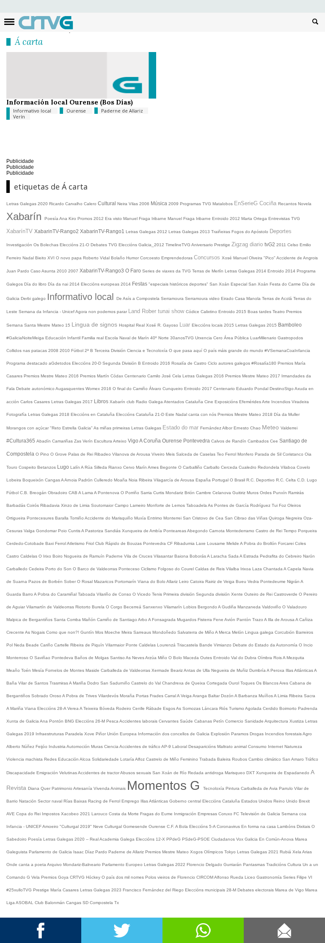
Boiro (58, 556)
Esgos (169, 708)
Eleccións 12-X (151, 839)
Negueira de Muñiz (230, 670)
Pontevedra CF (158, 543)
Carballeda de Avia (260, 788)
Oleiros (294, 505)
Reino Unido (286, 801)
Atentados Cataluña (184, 401)
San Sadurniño (115, 683)
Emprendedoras (177, 258)
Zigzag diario (247, 244)
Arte (266, 401)
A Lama (86, 492)
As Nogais (35, 632)
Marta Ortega (254, 218)
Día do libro (36, 284)
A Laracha (217, 556)
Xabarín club (123, 401)
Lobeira (14, 480)
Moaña (121, 480)
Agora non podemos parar (101, 311)
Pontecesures (41, 518)
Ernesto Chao (248, 428)
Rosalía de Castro (189, 363)
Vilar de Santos (34, 683)
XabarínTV (20, 231)
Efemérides (250, 401)
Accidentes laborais (139, 721)
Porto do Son (59, 568)
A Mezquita (293, 657)
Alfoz (140, 759)
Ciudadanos (223, 839)
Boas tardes (260, 311)
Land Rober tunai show (157, 311)
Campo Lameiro (131, 505)
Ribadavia (50, 505)
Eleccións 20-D (87, 363)
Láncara (210, 708)
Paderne (115, 556)
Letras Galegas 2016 (203, 376)
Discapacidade (21, 772)
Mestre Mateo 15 (54, 325)
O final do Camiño (131, 388)
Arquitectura (276, 721)
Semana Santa (21, 325)
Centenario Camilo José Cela (153, 376)
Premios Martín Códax (102, 376)
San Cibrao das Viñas (247, 518)
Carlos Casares (35, 401)
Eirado (228, 298)
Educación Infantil (63, 337)
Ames (154, 467)
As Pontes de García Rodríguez (240, 505)
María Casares (65, 890)
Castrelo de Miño (163, 759)
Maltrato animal (232, 746)
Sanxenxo (153, 607)
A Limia (281, 695)
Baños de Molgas (92, 657)
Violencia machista (25, 759)
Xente (237, 594)
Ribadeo (103, 454)
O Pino (43, 454)
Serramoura (173, 298)
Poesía (51, 218)
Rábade (154, 708)
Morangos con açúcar (28, 428)
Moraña (128, 695)
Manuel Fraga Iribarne (145, 218)
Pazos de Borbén (46, 581)
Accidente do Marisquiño (109, 518)
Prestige (41, 890)
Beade (33, 645)
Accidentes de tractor (99, 772)
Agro (307, 733)
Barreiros (304, 632)
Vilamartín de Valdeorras (50, 607)
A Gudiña (227, 607)
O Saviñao (41, 657)
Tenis (157, 594)
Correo (284, 930)
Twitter (121, 930)
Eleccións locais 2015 (213, 325)
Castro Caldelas (22, 556)
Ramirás (296, 492)
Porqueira (307, 530)
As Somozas (189, 708)
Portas (143, 695)
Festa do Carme (286, 284)
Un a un (310, 864)
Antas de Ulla (197, 670)
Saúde (187, 721)
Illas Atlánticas (300, 670)
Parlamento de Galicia (51, 852)
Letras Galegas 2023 (101, 890)
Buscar (315, 21)
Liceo (250, 877)
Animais (118, 788)
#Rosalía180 (264, 363)
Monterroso (18, 657)
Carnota (217, 530)
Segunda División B (122, 363)
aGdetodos (60, 363)
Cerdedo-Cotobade (25, 543)
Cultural (107, 203)
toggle (9, 22)
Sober (70, 581)
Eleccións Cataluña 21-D (140, 414)
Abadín (44, 441)
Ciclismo (149, 568)
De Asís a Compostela (138, 298)
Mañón (89, 619)
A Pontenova (107, 492)
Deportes (281, 231)
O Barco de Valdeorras (95, 568)
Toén (26, 670)
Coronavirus (229, 826)
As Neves (135, 657)
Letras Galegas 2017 (72, 401)
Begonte (169, 467)
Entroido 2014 (282, 271)
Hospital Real (132, 325)
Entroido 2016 (156, 363)
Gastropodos (290, 337)
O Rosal (85, 581)
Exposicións (227, 401)
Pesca (112, 721)
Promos (85, 218)
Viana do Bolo (152, 581)
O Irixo (45, 556)
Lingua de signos (95, 324)
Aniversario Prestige (211, 244)
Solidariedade (106, 759)
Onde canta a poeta (26, 864)
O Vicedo (142, 594)
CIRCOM (205, 877)
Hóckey (94, 877)
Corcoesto (150, 258)
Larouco (100, 813)
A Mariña (78, 683)
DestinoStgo (282, 388)
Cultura (295, 864)
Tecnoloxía (214, 788)
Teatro (279, 311)
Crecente (15, 632)
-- (88, 839)
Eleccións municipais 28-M (211, 890)
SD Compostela (98, 902)
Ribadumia (185, 543)
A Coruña (150, 441)
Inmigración (186, 813)
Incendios (281, 401)
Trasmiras (59, 683)
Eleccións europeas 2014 (106, 284)
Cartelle (62, 645)
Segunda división (213, 594)
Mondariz (175, 492)
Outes (206, 657)
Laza (257, 568)
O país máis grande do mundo (234, 350)
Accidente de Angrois (297, 258)
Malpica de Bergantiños (30, 619)
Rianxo (115, 467)
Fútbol (13, 492)
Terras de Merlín (208, 271)
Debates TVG (104, 244)
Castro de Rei (270, 530)
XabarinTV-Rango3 (102, 271)
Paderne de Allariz (122, 110)
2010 (62, 271)
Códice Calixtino (202, 311)
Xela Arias (302, 852)
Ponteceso (129, 568)
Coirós (33, 505)
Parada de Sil (269, 454)
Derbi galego (34, 298)
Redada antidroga (206, 772)
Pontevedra (197, 441)
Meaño (13, 670)
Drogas (257, 733)
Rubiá (286, 852)
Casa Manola (248, 298)
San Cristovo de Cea (204, 518)
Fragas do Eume (157, 813)
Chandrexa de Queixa (184, 683)
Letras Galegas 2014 (246, 271)
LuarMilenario (264, 337)
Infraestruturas (50, 733)
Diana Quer (40, 788)
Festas (140, 284)
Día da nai (58, 284)
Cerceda (230, 467)
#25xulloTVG (19, 890)
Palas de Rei (81, 454)
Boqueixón (33, 480)
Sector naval (50, 801)
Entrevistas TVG (284, 218)
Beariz (177, 670)
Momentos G (165, 785)
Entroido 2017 (198, 388)
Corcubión (285, 632)
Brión (190, 492)
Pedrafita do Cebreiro (281, 556)
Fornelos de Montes (65, 670)
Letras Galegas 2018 (49, 414)
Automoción (78, 746)
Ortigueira (16, 518)
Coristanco (294, 454)
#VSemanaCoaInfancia (287, 350)
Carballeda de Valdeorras (126, 670)
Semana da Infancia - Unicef (47, 311)
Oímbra (265, 657)
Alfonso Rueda (229, 877)
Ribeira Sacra (302, 695)
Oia (308, 454)
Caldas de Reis (210, 568)
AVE (11, 813)
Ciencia (111, 746)
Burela (99, 607)
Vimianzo (223, 645)
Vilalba (233, 568)
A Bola (182, 826)
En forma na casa (259, 826)
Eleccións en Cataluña (93, 414)
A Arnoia (69, 480)
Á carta (29, 41)
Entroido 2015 (233, 311)
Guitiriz (239, 492)
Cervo (129, 467)
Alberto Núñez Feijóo (27, 746)
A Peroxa (276, 670)
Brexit (304, 801)
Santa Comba (68, 619)
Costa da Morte (124, 813)
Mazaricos (104, 581)
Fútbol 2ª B (82, 350)
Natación (28, 801)
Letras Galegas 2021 (258, 852)
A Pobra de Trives (80, 695)
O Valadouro (294, 607)
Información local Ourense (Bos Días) (69, 102)
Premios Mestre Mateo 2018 (246, 414)
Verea (73, 708)
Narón (309, 556)
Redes (51, 759)
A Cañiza (304, 619)
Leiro (184, 581)
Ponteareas (175, 530)
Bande (206, 645)
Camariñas (63, 441)
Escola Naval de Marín (127, 337)
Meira (127, 632)
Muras (97, 746)
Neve (99, 826)
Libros (102, 401)
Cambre (204, 492)
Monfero (246, 454)
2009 (174, 203)
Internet (276, 746)
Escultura (103, 441)
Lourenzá (167, 645)
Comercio (235, 721)
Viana (31, 708)
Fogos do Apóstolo (250, 231)
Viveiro (158, 454)
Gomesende (136, 826)
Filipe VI (304, 877)
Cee (274, 441)
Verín (19, 116)
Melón (238, 632)
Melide (233, 543)
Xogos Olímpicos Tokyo (213, 852)
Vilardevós (109, 695)
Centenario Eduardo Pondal (241, 388)
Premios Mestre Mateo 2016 (52, 376)
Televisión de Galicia (260, 813)
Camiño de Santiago (117, 619)
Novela (304, 203)
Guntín (87, 632)
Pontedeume (273, 581)
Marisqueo (235, 772)
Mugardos (187, 619)
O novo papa (69, 258)
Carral (171, 695)
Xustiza (297, 721)
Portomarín (126, 581)
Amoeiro (51, 826)
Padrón (86, 480)
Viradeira (300, 401)
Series (290, 877)
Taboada (87, 594)
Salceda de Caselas (196, 454)
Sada (234, 556)
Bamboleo (290, 325)
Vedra (254, 581)
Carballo (212, 467)
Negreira (294, 518)
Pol (10, 645)
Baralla (62, 518)
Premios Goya (55, 877)
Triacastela (188, 645)
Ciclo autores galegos (229, 363)
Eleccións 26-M (90, 721)
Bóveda (107, 708)
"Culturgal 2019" (76, 826)
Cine (209, 401)
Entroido (222, 657)
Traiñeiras (221, 231)
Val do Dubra (244, 657)
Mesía (38, 670)
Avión (230, 619)
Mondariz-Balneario (82, 864)
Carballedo (17, 568)
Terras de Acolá (277, 298)
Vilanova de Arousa (131, 454)
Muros (253, 492)
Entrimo (155, 518)
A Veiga (185, 695)
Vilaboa (289, 467)
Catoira (197, 581)
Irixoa (246, 568)
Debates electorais (256, 890)
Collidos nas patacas (27, 350)
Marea (311, 890)
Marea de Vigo (290, 890)
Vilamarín (173, 607)
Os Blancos (267, 683)
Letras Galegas (184, 231)
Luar (185, 325)
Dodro (93, 683)
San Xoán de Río (170, 772)
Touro (12, 467)
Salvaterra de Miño (196, 632)
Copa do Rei (29, 813)
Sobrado (40, 695)
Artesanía (83, 788)
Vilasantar (164, 556)
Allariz (172, 581)
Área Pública (237, 337)
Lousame (216, 543)
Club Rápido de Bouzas (119, 543)
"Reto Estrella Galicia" (72, 428)
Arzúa (151, 657)
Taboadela (197, 505)
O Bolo (175, 657)
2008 (54, 350)
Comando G (18, 877)
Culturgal (114, 826)
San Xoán (220, 284)
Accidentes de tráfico (140, 746)
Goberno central (185, 801)
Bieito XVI (45, 258)
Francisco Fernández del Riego (154, 890)
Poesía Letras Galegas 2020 (57, 839)
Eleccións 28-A (52, 708)
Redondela (269, 467)
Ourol (234, 683)
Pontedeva (63, 657)
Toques (248, 683)
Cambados (259, 441)
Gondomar (47, 530)
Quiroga (277, 518)
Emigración (47, 772)
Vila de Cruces (139, 556)
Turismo (237, 708)
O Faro (133, 271)
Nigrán (293, 581)
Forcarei (286, 543)
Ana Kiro (68, 218)
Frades (157, 695)
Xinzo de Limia (76, 505)
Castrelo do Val (146, 683)
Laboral (180, 746)
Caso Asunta (43, 271)
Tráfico (311, 759)
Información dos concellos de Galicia (174, 733)
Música (159, 203)
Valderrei (289, 428)
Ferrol (231, 454)
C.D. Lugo (307, 480)
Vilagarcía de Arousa (175, 480)
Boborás (198, 556)
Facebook (40, 930)
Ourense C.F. (162, 826)
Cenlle (139, 708)
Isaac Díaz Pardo (90, 852)
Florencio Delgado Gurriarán (215, 864)
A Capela (293, 568)
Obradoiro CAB (63, 492)
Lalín (75, 467)
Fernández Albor (217, 428)
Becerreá (133, 607)
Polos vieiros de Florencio (170, 877)
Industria (57, 746)
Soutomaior (103, 505)
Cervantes (169, 721)
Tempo (291, 530)
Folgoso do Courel (176, 568)
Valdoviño (272, 607)
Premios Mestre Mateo (167, 852)
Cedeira (37, 568)
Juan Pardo (18, 271)
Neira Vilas (128, 203)
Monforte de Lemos (166, 505)
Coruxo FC (229, 813)
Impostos (51, 813)
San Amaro (293, 759)
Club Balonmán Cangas (59, 902)
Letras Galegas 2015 (256, 325)
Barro (28, 594)
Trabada (208, 759)
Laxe (201, 543)
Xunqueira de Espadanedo (283, 772)
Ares (284, 683)
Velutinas (68, 772)
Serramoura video (203, 298)
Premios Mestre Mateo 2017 (253, 376)
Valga (30, 530)
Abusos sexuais (136, 772)
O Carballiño (191, 467)
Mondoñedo (164, 632)
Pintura (233, 788)
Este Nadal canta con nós (191, 414)
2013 (205, 231)
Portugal (221, 480)
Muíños (266, 695)
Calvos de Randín (229, 441)
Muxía (140, 518)
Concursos (208, 257)
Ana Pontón (52, 721)
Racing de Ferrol (104, 801)
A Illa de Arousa (279, 619)
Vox (240, 839)
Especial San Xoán (250, 284)
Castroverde (286, 594)
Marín (142, 467)
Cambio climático (265, 759)
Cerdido (271, 708)
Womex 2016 (99, 388)
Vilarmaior (115, 645)
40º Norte (160, 337)
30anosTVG (182, 337)
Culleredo (104, 480)
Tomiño (77, 518)
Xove (90, 733)
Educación (69, 759)
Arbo (143, 619)
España (204, 480)
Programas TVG (196, 203)
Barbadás (16, 505)
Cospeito (28, 467)
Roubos (240, 759)
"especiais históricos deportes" (179, 284)
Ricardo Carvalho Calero (73, 203)
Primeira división (179, 594)
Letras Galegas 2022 (165, 864)
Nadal (28, 258)
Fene (218, 619)
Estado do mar (181, 427)
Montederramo (241, 530)
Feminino (189, 759)
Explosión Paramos (230, 733)
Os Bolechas (46, 244)
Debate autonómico (35, 388)
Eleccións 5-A (203, 826)
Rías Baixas (75, 801)
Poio (63, 530)
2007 (74, 271)
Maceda (191, 657)
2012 (99, 218)
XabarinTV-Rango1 (103, 231)
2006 (145, 203)
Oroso (56, 695)
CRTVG (50, 24)
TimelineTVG (178, 244)
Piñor (101, 733)
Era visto (114, 218)
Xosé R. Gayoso (162, 325)
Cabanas (203, 721)
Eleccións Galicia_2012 (141, 244)
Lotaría (127, 759)
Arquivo (55, 864)
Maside (93, 670)
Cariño (47, 645)
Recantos (288, 203)
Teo (221, 454)
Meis (171, 454)
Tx (116, 902)
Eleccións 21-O (75, 244)
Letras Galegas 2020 (27, 203)
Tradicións (276, 864)
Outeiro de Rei (259, 594)
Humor (133, 258)
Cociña (268, 203)
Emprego (130, 801)
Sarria (146, 492)
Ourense (76, 110)
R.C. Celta (286, 480)
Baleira (224, 759)
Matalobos (223, 203)
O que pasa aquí (186, 350)
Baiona (182, 556)
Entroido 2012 (226, 218)
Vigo (133, 441)
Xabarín (25, 216)
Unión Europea (122, 733)
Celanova (222, 492)
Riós (224, 708)
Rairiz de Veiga (220, 581)
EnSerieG (246, 203)
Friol (90, 543)
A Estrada (250, 556)
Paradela (74, 733)
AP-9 (166, 746)
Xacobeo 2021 (76, 813)
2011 (281, 244)
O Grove (59, 454)
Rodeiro (124, 708)
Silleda (101, 467)
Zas (78, 441)
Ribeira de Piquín (87, 645)
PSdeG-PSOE (196, 839)
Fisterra (205, 619)
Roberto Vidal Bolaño (104, 258)
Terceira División (110, 350)
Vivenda (102, 788)
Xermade (161, 670)
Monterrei (173, 518)
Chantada (273, 568)
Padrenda (307, 708)
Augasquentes (70, 388)
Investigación (19, 244)
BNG (70, 721)
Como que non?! (63, 632)
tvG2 (270, 244)
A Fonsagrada (162, 619)
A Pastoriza (93, 530)
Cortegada (218, 683)
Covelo (303, 467)
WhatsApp (203, 930)
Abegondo (198, 530)
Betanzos (47, 467)
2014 (75, 284)
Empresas (208, 813)
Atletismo (76, 543)
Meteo (271, 427)
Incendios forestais (284, 733)
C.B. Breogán (34, 492)
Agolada (254, 708)
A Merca (223, 632)
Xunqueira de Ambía (142, 530)
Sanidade (254, 721)
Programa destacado (27, 363)
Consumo (258, 746)
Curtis (159, 492)
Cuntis (74, 530)
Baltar (214, 695)
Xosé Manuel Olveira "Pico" (249, 258)
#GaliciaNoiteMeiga (25, 337)
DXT (251, 772)
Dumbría (258, 670)
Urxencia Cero (209, 337)
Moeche (113, 632)
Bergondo (208, 607)
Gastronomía (269, 877)
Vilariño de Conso (114, 594)
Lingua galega (260, 632)
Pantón (244, 619)
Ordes (266, 492)
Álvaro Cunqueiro (166, 388)
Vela (36, 877)
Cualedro (248, 467)
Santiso (118, 657)
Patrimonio (62, 788)
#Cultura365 (21, 441)
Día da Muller (287, 414)
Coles (300, 543)
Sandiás (113, 530)
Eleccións (212, 801)
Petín (219, 721)
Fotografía (17, 414)
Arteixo (120, 441)
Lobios (190, 607)
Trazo (258, 619)
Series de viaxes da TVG (167, 271)
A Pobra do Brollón (259, 543)
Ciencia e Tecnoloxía (148, 350)
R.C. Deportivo (261, 480)
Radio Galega (150, 401)
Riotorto (83, 607)
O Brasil (238, 480)
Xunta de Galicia (23, 721)
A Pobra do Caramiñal (56, 594)
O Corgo (115, 607)
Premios (294, 311)
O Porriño (130, 492)
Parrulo (286, 788)
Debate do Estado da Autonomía (266, 645)
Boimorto (288, 708)
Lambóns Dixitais (294, 826)
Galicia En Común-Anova (270, 839)
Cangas (53, 480)
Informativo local (32, 110)
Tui (275, 505)
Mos (100, 632)
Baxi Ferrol (56, 543)
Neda (20, 645)
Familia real (93, 337)
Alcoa (86, 759)
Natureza (293, 746)
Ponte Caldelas (141, 645)
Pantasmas (254, 864)
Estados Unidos (257, 801)
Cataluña (231, 801)
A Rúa (87, 467)
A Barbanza (246, 695)
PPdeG (174, 839)
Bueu (242, 581)
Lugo (63, 467)
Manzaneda (249, 607)
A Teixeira (89, 708)
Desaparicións (202, 746)
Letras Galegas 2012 (147, 231)
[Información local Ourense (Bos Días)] (81, 96)
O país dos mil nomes (123, 877)
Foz (283, 505)
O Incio (306, 645)
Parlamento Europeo (123, 864)
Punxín (280, 492)
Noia (134, 480)
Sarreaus (142, 632)
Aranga (200, 695)
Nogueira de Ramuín (85, 556)
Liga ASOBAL (20, 902)
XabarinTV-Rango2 (57, 231)
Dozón (227, 695)
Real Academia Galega (113, 839)
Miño (163, 657)
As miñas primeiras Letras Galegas (128, 428)
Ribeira (146, 480)
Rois (278, 657)
